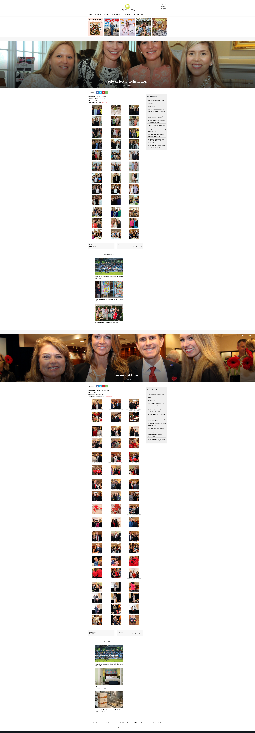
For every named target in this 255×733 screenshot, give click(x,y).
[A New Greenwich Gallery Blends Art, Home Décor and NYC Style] (109, 289)
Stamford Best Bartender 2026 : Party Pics (106, 322)
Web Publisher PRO (138, 727)
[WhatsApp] (106, 92)
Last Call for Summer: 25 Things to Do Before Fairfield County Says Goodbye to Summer (156, 111)
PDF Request (137, 723)
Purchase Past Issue (158, 723)
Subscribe (164, 4)
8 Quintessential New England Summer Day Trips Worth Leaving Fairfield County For (156, 102)
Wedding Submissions (146, 723)
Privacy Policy (115, 723)
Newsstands (163, 8)
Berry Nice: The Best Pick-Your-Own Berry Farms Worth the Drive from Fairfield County (156, 141)
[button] (146, 14)
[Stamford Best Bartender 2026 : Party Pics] (109, 312)
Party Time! (92, 246)
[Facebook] (97, 92)
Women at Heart (137, 246)
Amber (124, 85)
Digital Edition (163, 6)
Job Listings (107, 723)
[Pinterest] (103, 92)
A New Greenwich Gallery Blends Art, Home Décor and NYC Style (109, 300)
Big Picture (105, 102)
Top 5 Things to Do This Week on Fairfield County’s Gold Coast (109, 277)
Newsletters (123, 723)
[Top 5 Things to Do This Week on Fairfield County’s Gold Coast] (109, 266)
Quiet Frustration (151, 106)
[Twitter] (100, 92)
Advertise (164, 10)
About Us (95, 723)
